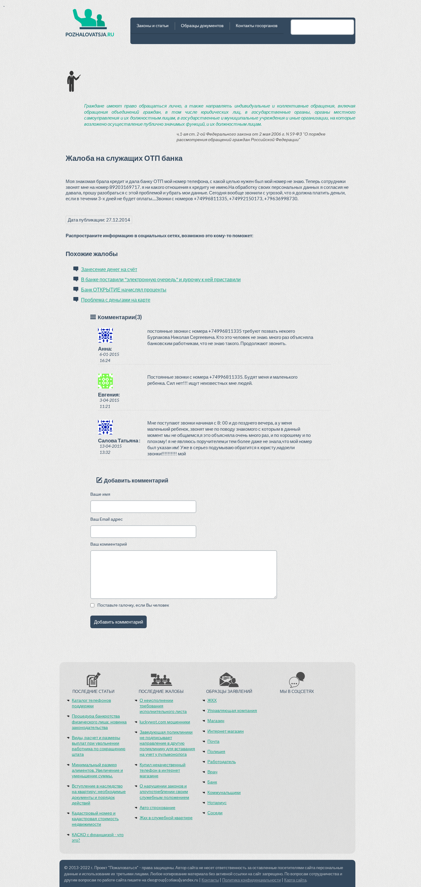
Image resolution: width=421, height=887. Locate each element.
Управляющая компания (232, 710)
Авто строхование (157, 807)
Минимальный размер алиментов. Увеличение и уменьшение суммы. (97, 770)
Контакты (210, 879)
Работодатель (221, 761)
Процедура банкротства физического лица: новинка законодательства (99, 721)
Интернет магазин (225, 731)
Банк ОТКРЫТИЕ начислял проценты (123, 289)
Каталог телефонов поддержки (91, 703)
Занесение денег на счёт (109, 269)
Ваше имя (100, 494)
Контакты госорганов (256, 25)
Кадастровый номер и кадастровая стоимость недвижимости (95, 818)
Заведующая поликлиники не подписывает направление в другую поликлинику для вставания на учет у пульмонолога (167, 743)
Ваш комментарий (108, 544)
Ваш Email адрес (106, 519)
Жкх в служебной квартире (166, 817)
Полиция (216, 751)
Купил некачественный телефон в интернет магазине (163, 770)
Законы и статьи (153, 25)
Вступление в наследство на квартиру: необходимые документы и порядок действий (99, 794)
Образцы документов (202, 25)
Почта (213, 741)
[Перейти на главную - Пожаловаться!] (90, 24)
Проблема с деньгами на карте (115, 300)
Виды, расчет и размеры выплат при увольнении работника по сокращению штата (98, 746)
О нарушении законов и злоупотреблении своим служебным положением (164, 791)
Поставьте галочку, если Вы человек (133, 605)
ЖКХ (212, 700)
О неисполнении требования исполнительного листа (163, 706)
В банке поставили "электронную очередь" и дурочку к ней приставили (161, 279)
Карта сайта (295, 879)
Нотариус (217, 802)
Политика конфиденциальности (251, 879)
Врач (212, 771)
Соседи (215, 812)
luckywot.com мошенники (165, 721)
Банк (212, 781)
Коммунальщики (224, 792)
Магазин (215, 720)
